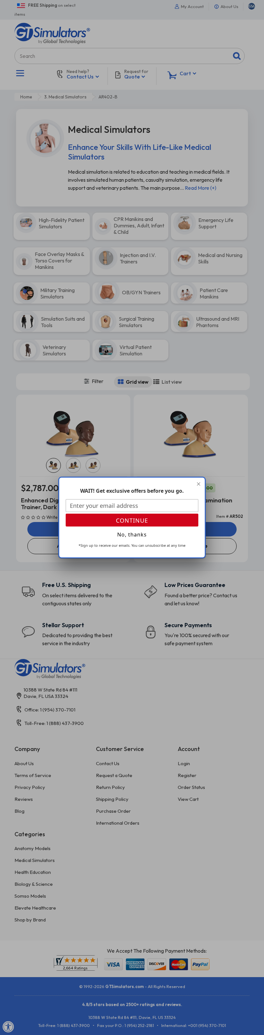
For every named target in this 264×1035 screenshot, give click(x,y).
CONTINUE (132, 520)
